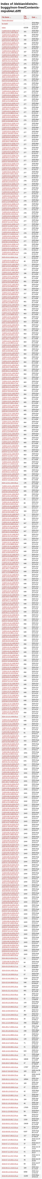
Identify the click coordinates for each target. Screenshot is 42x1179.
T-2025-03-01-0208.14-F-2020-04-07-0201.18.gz (10, 172)
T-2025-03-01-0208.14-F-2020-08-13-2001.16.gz (10, 148)
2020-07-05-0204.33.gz (10, 1075)
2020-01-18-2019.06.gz (10, 1103)
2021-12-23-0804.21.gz (10, 1023)
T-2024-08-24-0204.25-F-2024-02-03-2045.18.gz (10, 765)
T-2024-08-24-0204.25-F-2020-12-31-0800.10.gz (10, 801)
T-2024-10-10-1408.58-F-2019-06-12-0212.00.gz (10, 700)
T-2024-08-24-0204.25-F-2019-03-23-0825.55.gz (10, 954)
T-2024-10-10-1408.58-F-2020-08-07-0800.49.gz (10, 595)
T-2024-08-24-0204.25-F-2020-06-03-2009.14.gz (10, 845)
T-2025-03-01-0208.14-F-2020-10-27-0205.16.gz (10, 124)
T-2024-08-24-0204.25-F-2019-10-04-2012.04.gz (10, 873)
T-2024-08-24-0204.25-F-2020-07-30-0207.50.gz (10, 825)
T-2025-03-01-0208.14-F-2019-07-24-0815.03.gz (10, 205)
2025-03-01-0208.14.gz (10, 257)
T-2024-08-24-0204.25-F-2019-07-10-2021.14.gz (10, 926)
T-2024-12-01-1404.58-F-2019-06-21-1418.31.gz (10, 471)
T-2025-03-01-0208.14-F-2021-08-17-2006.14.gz (10, 108)
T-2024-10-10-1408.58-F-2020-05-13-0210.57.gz (10, 636)
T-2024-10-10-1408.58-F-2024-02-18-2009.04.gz (10, 515)
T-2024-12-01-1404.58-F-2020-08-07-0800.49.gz (10, 366)
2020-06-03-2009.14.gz (10, 1087)
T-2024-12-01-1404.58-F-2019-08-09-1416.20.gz (10, 442)
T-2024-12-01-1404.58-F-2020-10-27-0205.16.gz (10, 354)
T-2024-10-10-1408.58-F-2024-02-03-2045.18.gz (10, 539)
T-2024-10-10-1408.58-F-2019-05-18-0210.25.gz (10, 696)
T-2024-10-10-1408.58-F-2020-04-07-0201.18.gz (10, 628)
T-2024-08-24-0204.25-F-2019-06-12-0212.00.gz (10, 934)
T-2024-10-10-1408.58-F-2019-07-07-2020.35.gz (10, 708)
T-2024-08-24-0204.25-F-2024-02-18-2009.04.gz (10, 745)
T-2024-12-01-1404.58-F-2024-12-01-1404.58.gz (10, 495)
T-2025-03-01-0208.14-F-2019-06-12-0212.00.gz (10, 241)
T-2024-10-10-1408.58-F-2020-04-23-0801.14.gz (10, 632)
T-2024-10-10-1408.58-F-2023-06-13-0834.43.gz (10, 527)
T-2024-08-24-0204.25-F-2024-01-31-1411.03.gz (10, 761)
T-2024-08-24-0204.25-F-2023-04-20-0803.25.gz (10, 773)
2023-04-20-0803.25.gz (10, 1007)
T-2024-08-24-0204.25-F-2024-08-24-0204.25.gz (10, 962)
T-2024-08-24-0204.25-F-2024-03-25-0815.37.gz (10, 732)
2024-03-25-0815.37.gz (10, 966)
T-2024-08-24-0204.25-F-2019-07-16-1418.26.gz (10, 910)
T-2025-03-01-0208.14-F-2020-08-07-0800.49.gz (10, 140)
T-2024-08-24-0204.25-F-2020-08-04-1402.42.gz (10, 829)
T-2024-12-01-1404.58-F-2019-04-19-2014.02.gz (10, 487)
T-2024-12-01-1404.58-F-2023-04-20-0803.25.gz (10, 326)
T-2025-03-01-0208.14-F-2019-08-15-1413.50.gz (10, 217)
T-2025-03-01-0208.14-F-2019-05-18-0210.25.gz (10, 237)
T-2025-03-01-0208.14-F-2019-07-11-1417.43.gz (10, 221)
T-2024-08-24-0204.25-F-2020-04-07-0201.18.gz (10, 865)
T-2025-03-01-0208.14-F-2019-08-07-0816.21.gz (10, 209)
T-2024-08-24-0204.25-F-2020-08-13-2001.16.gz (10, 809)
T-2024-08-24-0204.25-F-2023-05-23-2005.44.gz (10, 777)
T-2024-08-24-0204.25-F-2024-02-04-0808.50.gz (10, 736)
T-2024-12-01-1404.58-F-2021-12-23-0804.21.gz (10, 342)
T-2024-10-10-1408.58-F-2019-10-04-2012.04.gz (10, 648)
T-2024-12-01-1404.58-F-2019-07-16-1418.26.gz (10, 458)
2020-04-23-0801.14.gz (10, 1095)
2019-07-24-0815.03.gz (10, 1140)
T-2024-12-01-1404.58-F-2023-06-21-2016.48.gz (10, 305)
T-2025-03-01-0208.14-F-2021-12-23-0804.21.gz (10, 112)
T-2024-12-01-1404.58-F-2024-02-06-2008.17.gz (10, 289)
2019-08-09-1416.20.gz (10, 1131)
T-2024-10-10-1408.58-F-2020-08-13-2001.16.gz (10, 604)
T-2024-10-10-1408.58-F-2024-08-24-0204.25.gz (10, 503)
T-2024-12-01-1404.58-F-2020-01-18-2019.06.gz (10, 398)
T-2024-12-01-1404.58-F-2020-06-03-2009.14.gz (10, 378)
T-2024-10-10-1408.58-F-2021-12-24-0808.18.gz (10, 543)
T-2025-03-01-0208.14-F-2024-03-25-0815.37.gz (10, 43)
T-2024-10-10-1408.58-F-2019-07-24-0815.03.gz (10, 660)
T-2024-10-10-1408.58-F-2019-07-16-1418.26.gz (10, 688)
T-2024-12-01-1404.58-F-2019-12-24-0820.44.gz (10, 430)
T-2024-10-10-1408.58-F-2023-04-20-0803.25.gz (10, 555)
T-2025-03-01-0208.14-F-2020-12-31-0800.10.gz (10, 100)
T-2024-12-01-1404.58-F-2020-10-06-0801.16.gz (10, 350)
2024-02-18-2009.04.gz (10, 974)
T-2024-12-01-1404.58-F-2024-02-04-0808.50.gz (10, 285)
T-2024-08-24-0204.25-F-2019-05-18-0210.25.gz (10, 938)
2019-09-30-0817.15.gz (10, 1119)
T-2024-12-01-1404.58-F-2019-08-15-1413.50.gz (10, 446)
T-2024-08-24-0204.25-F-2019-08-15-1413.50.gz (10, 894)
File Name (5, 17)
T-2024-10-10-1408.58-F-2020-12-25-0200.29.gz (10, 587)
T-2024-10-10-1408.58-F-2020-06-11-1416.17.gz (10, 612)
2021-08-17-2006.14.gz (10, 1027)
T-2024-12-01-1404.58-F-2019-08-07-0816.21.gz (10, 438)
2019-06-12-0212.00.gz (10, 1172)
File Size (25, 17)
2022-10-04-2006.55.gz (10, 1015)
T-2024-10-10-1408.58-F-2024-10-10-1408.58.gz (10, 728)
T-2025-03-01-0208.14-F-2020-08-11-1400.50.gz (10, 144)
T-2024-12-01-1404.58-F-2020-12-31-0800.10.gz (10, 330)
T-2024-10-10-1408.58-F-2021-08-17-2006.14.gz (10, 567)
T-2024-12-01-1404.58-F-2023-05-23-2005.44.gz (10, 297)
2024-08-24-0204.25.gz (10, 958)
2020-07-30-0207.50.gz (10, 1071)
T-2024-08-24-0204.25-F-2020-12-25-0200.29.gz (10, 797)
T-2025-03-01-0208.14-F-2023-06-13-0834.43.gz (10, 88)
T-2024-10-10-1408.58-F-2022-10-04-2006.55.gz (10, 547)
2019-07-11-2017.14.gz (10, 1152)
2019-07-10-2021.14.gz (10, 1160)
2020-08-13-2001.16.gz (10, 1055)
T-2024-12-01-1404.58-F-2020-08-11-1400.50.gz (10, 370)
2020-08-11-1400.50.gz (10, 1059)
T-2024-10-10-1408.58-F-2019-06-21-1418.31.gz (10, 704)
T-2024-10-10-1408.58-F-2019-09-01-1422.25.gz (10, 676)
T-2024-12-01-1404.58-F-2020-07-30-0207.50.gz (10, 394)
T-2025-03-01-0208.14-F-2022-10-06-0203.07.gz (10, 76)
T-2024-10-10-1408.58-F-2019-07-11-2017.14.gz (10, 684)
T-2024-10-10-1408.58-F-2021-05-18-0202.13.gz (10, 563)
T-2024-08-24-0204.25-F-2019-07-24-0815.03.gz (10, 918)
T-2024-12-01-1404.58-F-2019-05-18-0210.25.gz (10, 491)
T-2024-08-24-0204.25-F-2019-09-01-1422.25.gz (10, 898)
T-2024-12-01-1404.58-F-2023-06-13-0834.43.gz (10, 301)
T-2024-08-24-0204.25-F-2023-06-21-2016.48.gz (10, 757)
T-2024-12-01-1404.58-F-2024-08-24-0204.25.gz (10, 277)
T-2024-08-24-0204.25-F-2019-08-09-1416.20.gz (10, 890)
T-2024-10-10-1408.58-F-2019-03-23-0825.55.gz (10, 720)
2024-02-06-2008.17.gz (10, 978)
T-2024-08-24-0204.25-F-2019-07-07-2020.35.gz (10, 922)
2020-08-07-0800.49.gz (10, 1063)
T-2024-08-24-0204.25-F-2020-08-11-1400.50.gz (10, 837)
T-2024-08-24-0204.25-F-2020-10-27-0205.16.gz (10, 821)
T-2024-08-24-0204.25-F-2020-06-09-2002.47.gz (10, 849)
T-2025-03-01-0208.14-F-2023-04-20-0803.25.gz (10, 80)
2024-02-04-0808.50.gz (10, 982)
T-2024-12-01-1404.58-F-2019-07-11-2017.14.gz (10, 454)
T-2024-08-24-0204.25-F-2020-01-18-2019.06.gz (10, 861)
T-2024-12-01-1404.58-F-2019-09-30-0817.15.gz (10, 418)
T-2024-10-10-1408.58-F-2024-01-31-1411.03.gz (10, 535)
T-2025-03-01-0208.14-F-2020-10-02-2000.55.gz (10, 116)
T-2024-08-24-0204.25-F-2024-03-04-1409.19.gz (10, 749)
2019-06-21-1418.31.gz (10, 1168)
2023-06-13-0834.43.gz (10, 998)
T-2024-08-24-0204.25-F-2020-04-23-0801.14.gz (10, 869)
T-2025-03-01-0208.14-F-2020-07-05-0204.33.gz (10, 160)
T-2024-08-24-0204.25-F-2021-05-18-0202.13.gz (10, 805)
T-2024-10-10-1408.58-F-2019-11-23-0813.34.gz (10, 652)
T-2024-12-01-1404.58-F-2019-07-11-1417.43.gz (10, 450)
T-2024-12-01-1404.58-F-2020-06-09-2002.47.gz (10, 382)
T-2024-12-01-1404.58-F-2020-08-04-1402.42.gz (10, 362)
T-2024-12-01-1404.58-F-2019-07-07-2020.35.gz (10, 475)
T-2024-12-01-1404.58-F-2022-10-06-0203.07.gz (10, 322)
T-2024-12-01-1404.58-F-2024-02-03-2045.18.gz (10, 281)
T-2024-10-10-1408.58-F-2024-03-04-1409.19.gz (10, 519)
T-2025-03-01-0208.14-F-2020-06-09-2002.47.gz (10, 152)
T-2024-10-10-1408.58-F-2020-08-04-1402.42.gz (10, 591)
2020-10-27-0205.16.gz (10, 1043)
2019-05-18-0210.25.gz (10, 1176)
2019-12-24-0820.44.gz (10, 1107)
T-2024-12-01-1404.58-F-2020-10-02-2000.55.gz (10, 346)
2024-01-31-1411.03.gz (10, 990)
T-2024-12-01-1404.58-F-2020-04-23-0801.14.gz (10, 406)
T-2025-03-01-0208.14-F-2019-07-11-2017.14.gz (10, 225)
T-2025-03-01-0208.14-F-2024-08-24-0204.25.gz (10, 48)
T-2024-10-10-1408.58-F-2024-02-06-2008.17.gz (10, 511)
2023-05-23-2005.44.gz (10, 1003)
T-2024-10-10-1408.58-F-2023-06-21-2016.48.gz (10, 531)
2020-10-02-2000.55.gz (10, 1051)
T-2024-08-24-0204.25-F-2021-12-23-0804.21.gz (10, 785)
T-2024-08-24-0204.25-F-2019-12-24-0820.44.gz (10, 882)
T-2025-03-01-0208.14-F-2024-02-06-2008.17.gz (10, 72)
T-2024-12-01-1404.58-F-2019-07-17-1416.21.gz (10, 462)
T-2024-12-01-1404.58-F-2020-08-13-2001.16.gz (10, 374)
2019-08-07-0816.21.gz (10, 1136)
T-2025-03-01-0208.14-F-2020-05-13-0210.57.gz (10, 180)
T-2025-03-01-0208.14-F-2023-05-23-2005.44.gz (10, 84)
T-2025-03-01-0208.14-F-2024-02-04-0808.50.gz (10, 68)
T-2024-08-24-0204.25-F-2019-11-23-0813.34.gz (10, 878)
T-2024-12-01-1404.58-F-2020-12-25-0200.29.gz (10, 358)
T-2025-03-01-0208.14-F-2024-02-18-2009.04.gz (10, 35)
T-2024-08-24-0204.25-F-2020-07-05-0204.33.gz (10, 857)
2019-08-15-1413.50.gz (10, 1127)
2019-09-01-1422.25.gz (10, 1123)
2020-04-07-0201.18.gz (10, 1099)
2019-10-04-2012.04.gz (10, 1115)
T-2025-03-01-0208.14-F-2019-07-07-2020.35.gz (10, 249)
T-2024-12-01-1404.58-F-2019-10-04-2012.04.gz (10, 422)
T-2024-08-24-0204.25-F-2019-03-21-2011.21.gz (10, 950)
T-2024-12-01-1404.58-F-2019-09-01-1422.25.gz (10, 414)
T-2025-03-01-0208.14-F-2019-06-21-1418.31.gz (10, 245)
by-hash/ (5, 23)
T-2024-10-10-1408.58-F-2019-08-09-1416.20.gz (10, 668)
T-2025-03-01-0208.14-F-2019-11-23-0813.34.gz (10, 197)
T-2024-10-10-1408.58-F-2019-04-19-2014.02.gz (10, 724)
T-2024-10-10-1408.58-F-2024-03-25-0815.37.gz (10, 499)
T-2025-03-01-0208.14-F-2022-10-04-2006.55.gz (10, 96)
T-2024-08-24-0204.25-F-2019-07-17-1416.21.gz (10, 914)
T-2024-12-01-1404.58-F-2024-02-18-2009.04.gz (10, 293)
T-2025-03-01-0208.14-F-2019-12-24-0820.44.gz (10, 201)
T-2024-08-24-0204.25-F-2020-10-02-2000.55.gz (10, 813)
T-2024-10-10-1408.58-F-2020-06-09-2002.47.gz (10, 608)
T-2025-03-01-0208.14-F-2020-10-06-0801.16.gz (10, 120)
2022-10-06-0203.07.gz (10, 1011)
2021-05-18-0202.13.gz (10, 1031)
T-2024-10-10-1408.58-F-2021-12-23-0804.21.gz (10, 571)
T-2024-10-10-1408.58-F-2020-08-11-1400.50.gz (10, 600)
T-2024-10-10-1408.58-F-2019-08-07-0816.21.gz (10, 664)
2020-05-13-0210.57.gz (10, 1091)
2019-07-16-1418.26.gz (10, 1148)
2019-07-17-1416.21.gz (10, 1144)
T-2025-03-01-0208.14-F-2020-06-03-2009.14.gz (10, 164)
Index (4, 27)
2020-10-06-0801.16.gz (10, 1047)
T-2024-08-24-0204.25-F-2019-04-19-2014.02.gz (10, 942)
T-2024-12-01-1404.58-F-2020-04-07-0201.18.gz (10, 402)
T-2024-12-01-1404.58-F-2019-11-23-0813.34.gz (10, 426)
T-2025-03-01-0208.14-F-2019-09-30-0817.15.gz (10, 189)
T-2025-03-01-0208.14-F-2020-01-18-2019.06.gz (10, 168)
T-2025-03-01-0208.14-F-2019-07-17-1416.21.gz (10, 233)
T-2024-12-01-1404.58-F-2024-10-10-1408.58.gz (10, 265)
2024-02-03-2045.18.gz (10, 986)
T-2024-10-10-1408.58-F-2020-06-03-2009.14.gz (10, 640)
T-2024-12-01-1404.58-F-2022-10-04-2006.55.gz (10, 318)
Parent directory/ (7, 20)
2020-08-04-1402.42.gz (10, 1067)
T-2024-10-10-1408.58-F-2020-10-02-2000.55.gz (10, 575)
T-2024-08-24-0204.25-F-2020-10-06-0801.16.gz (10, 817)
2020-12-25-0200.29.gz (10, 1039)
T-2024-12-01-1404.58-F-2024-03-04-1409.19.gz (10, 269)
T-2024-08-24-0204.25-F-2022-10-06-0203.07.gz (10, 769)
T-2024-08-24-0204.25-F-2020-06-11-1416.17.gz (10, 853)
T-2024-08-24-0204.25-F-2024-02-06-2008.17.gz (10, 740)
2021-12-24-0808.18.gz (10, 1019)
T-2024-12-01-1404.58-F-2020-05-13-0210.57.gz (10, 410)
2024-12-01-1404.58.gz (10, 483)
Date (33, 17)
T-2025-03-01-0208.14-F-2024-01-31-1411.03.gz (10, 60)
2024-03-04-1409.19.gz (10, 970)
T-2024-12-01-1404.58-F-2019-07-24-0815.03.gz (10, 434)
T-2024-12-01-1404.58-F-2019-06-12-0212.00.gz (10, 466)
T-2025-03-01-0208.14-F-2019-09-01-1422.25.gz (10, 184)
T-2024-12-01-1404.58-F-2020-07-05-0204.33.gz (10, 390)
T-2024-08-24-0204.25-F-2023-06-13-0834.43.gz (10, 753)
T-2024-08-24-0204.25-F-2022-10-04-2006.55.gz (10, 793)
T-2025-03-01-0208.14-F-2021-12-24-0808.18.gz (10, 92)
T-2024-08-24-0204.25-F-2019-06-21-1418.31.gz (10, 946)
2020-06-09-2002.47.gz (10, 1083)
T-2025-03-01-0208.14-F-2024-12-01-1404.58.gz (10, 31)
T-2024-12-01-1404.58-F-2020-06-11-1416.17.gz (10, 386)
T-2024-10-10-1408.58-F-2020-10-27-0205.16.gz (10, 583)
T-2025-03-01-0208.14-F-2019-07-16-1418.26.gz (10, 229)
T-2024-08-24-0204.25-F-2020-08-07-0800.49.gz (10, 833)
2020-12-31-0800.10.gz (10, 1035)
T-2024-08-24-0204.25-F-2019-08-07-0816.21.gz (10, 886)
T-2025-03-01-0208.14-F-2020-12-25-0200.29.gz (10, 128)
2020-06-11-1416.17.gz (10, 1079)
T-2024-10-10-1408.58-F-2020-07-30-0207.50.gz (10, 620)
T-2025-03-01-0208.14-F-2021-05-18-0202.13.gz (10, 104)
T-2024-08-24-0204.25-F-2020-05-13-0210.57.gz (10, 841)
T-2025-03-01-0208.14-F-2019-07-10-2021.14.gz (10, 253)
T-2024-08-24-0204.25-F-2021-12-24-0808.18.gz (10, 789)
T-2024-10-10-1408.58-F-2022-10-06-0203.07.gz (10, 551)
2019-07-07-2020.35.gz (10, 1164)
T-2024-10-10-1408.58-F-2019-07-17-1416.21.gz (10, 692)
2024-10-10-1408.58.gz (10, 716)
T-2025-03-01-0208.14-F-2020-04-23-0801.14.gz (10, 176)
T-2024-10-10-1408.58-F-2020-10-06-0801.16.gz (10, 579)
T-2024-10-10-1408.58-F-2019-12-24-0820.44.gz (10, 656)
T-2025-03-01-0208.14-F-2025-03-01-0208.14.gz (10, 261)
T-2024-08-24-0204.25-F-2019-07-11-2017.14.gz (10, 906)
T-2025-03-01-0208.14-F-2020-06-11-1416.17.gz (10, 156)
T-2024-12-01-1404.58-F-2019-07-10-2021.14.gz (10, 479)
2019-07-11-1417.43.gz (10, 1156)
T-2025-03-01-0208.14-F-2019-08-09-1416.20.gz (10, 213)
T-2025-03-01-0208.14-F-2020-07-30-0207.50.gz (10, 132)
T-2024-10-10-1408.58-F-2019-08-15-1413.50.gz (10, 672)
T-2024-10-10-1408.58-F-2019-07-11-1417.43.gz (10, 680)
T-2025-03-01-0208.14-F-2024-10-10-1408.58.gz (10, 52)
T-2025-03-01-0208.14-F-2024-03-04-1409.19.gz (10, 39)
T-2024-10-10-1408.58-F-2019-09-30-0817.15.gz (10, 644)
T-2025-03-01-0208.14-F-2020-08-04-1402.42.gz (10, 136)
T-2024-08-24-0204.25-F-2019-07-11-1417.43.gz (10, 930)
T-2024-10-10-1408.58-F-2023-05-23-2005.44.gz (10, 523)
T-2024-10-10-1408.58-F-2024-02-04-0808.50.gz (10, 507)
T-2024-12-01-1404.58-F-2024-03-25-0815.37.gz (10, 273)
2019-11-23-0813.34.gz (10, 1111)
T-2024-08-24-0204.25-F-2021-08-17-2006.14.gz (10, 781)
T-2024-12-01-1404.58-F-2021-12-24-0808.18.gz (10, 313)
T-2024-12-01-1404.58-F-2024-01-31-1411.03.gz (10, 309)
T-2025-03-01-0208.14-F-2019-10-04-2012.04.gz (10, 193)
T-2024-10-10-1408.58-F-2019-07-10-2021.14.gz (10, 712)
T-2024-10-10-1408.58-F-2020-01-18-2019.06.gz (10, 624)
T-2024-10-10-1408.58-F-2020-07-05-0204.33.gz (10, 616)
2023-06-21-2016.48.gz (10, 994)
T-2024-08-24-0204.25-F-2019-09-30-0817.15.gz (10, 902)
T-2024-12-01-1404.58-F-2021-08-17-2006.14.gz (10, 338)
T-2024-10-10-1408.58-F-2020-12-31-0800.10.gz (10, 559)
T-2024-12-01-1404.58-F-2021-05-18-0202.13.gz (10, 334)
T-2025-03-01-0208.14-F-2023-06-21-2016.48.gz (10, 56)
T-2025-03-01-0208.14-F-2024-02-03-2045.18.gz (10, 64)
